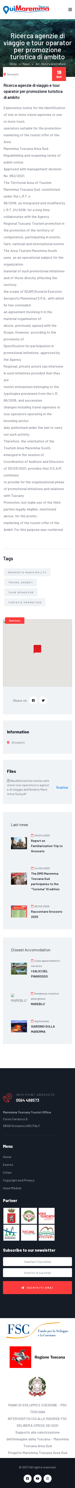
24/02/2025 (42, 868)
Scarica (62, 787)
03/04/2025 (42, 835)
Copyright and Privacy (18, 1180)
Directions (14, 620)
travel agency (20, 582)
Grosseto (12, 74)
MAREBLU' (38, 1004)
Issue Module (12, 1188)
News (26, 64)
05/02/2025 (42, 906)
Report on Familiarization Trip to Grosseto (47, 846)
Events (8, 1164)
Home (13, 64)
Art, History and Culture (51, 64)
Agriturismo (41, 1021)
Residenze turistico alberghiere (45, 996)
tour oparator (21, 592)
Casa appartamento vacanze (45, 963)
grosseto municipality (27, 572)
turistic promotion (24, 602)
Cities (7, 1172)
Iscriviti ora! (40, 1287)
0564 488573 (27, 1100)
